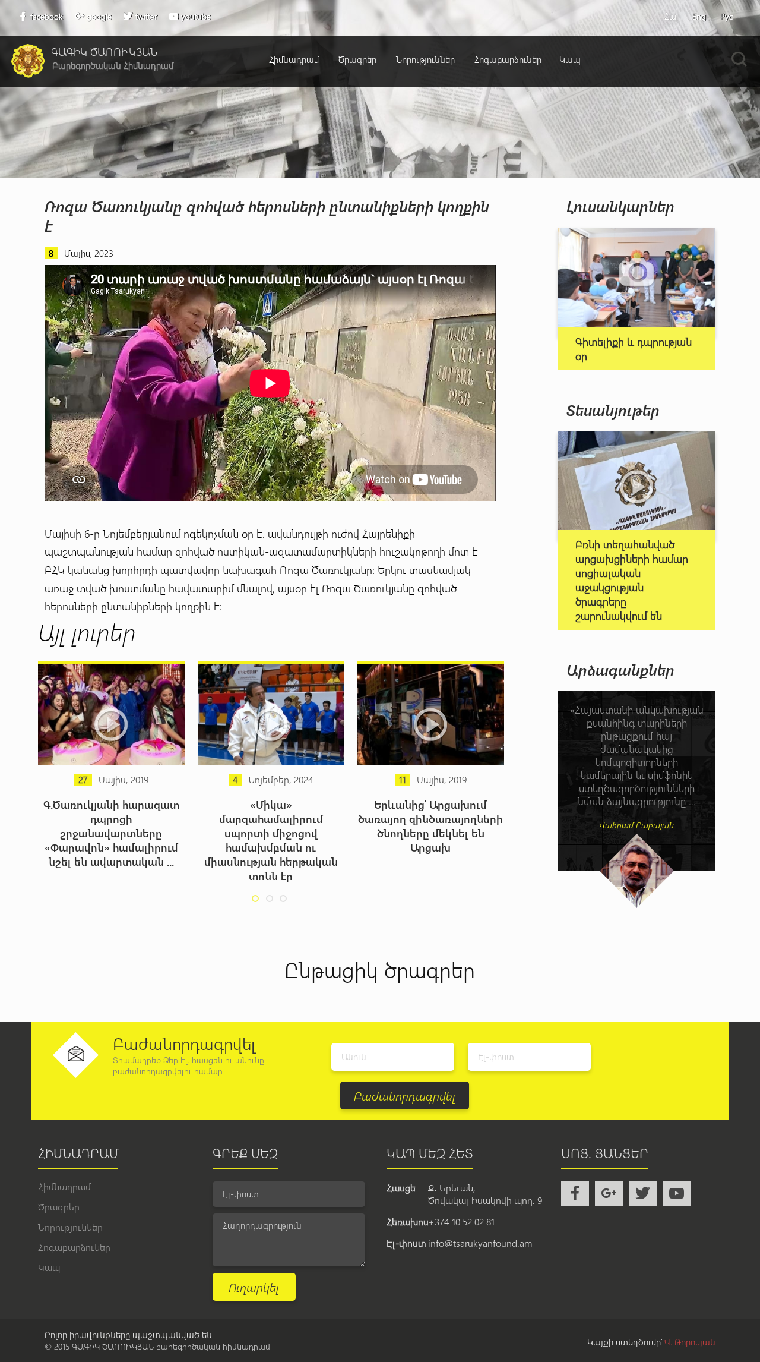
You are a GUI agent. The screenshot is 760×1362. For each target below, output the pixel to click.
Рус (726, 16)
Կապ (570, 59)
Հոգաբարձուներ (508, 59)
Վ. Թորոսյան (689, 1342)
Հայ (671, 16)
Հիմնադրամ (294, 59)
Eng (699, 16)
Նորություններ (425, 59)
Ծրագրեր (357, 59)
